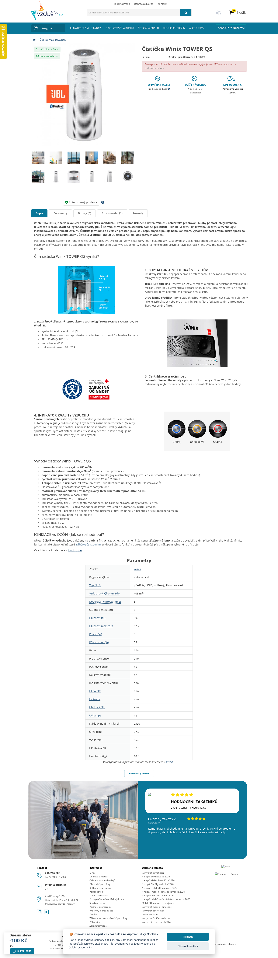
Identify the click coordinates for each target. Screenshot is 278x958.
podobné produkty (154, 68)
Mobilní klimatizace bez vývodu (158, 903)
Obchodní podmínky (99, 884)
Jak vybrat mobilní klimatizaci (157, 906)
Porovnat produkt (139, 773)
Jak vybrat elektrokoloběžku (156, 922)
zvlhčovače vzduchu (88, 544)
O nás (92, 872)
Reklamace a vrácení (100, 888)
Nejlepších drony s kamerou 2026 (159, 895)
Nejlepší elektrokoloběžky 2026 (158, 880)
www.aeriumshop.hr (225, 944)
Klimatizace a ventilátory (86, 28)
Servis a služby (97, 903)
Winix (137, 569)
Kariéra (93, 914)
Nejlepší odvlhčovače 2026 (156, 876)
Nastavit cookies (188, 946)
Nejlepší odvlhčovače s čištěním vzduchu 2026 (166, 899)
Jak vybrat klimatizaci (153, 872)
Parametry (60, 213)
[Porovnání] (219, 15)
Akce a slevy (196, 28)
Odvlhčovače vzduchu (120, 28)
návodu (169, 762)
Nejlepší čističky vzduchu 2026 (158, 884)
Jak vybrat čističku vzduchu (156, 918)
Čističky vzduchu (148, 28)
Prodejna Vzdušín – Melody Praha (106, 899)
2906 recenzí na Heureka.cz (188, 807)
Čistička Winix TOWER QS (53, 39)
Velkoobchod (96, 891)
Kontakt (162, 3)
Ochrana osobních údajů (102, 880)
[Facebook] (39, 913)
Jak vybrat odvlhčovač (153, 910)
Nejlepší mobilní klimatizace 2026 (159, 888)
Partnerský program (100, 906)
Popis (39, 213)
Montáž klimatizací (99, 895)
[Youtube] (46, 913)
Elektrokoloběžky (174, 28)
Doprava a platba (143, 3)
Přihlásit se (95, 922)
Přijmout (188, 936)
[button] (237, 12)
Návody (138, 213)
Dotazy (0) (84, 213)
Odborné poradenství (231, 28)
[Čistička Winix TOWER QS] (83, 94)
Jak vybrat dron (150, 914)
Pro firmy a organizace (101, 910)
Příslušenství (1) (112, 213)
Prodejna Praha (121, 3)
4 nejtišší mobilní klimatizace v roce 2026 (163, 891)
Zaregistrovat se (98, 925)
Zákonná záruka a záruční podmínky (108, 918)
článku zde (75, 550)
